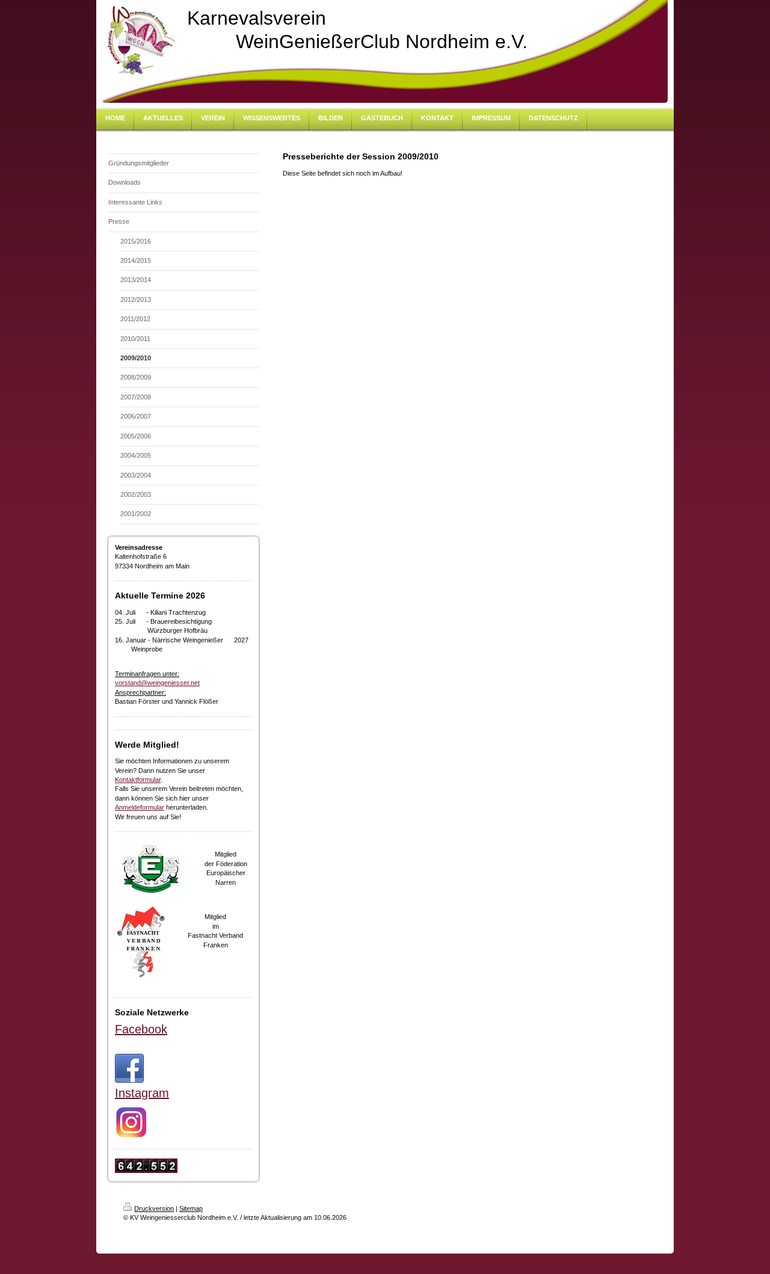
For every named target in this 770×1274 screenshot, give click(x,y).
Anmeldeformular (139, 807)
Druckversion (154, 1208)
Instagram (142, 1093)
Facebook (141, 1029)
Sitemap (191, 1208)
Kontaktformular (138, 779)
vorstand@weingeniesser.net (157, 682)
